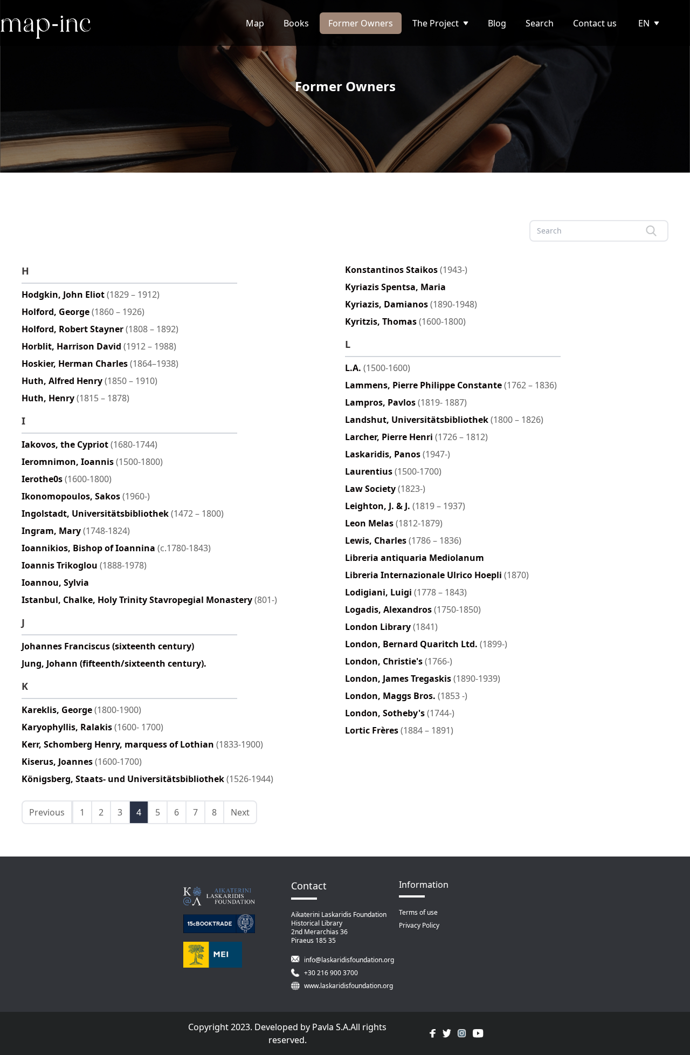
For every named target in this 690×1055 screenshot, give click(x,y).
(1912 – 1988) (99, 346)
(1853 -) (406, 696)
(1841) (391, 627)
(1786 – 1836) (403, 540)
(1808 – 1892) (100, 329)
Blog (497, 23)
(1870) (437, 575)
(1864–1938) (100, 363)
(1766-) (398, 661)
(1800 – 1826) (444, 420)
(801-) (149, 600)
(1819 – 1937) (405, 506)
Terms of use (418, 912)
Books (296, 23)
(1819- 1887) (406, 402)
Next (240, 812)
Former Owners (360, 23)
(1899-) (426, 644)
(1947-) (397, 454)
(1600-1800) (67, 479)
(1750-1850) (413, 609)
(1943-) (406, 270)
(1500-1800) (92, 462)
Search (540, 23)
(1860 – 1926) (83, 312)
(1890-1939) (422, 678)
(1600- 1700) (92, 727)
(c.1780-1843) (116, 548)
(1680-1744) (89, 444)
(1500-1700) (393, 471)
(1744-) (399, 713)
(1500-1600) (377, 368)
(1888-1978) (84, 565)
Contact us (595, 23)
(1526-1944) (147, 779)
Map (255, 23)
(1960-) (86, 496)
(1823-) (385, 489)
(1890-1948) (411, 304)
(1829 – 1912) (91, 294)
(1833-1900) (142, 744)
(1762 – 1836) (451, 385)
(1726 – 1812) (416, 437)
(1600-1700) (82, 762)
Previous (47, 812)
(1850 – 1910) (89, 381)
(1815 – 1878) (75, 398)
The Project (435, 23)
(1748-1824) (76, 531)
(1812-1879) (394, 523)
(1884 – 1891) (399, 730)
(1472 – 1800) (123, 513)
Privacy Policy (419, 925)
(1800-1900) (81, 710)
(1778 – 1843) (406, 592)
